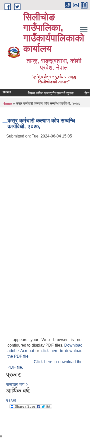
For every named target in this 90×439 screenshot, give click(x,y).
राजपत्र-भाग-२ (17, 384)
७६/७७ (11, 400)
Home (7, 103)
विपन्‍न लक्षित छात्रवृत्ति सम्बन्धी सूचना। (51, 93)
